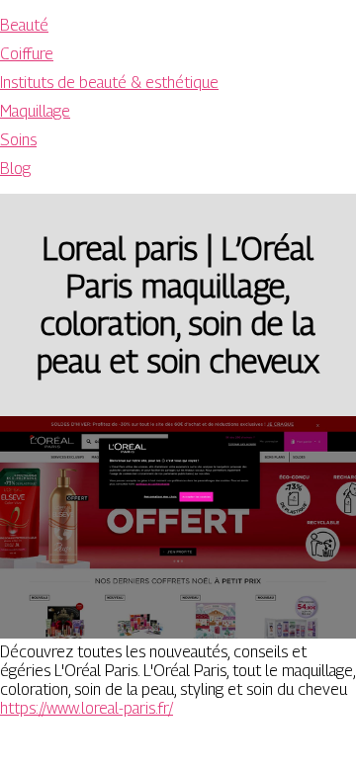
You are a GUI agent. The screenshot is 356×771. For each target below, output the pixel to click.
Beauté (24, 25)
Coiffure (26, 53)
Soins (18, 139)
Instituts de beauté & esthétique (109, 82)
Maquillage (35, 111)
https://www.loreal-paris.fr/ (86, 708)
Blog (15, 168)
